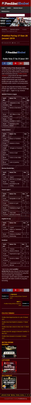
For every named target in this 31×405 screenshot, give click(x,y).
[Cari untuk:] (15, 15)
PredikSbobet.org (22, 398)
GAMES (9, 8)
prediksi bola (5, 11)
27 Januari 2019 (7, 42)
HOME (3, 8)
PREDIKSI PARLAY (17, 8)
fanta (14, 42)
